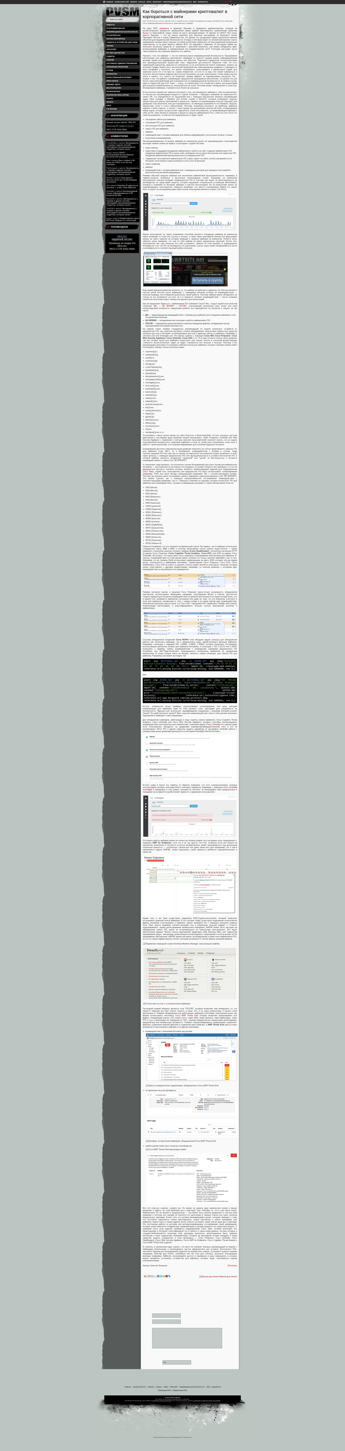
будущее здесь (113, 84)
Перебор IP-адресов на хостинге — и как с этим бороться (122, 186)
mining (191, 21)
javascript (111, 49)
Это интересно (113, 35)
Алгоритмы (111, 109)
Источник (232, 1265)
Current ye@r (157, 1362)
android (110, 60)
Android (133, 2)
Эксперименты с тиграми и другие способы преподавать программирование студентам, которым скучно (122, 146)
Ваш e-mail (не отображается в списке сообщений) (200, 1322)
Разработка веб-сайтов (117, 95)
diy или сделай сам (115, 53)
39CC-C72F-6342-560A (116, 130)
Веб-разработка (113, 88)
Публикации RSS (164, 1390)
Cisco (173, 21)
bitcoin (167, 21)
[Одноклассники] (163, 1276)
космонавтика (113, 91)
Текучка (109, 46)
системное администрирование (121, 63)
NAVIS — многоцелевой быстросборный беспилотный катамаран (120, 155)
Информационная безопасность (177, 2)
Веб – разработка (200, 2)
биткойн (216, 21)
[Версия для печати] (209, 1276)
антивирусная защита (204, 21)
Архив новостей (122, 2)
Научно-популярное (115, 39)
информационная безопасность (122, 32)
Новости (110, 25)
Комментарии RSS (180, 1390)
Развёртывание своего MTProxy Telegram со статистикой (122, 219)
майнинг (190, 23)
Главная (109, 2)
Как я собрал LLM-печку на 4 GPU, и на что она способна (120, 162)
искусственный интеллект (119, 77)
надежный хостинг (122, 237)
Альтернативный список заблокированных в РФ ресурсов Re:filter (121, 193)
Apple (148, 2)
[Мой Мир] (166, 1276)
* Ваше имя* (187, 1315)
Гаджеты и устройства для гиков (122, 42)
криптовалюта (180, 23)
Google (141, 2)
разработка (111, 74)
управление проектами (117, 67)
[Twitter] (161, 1276)
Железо (109, 102)
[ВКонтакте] (158, 1276)
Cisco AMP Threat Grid (186, 1015)
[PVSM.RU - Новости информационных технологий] (122, 12)
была (145, 33)
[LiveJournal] (169, 1276)
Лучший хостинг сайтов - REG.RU (121, 122)
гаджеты (110, 56)
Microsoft (157, 2)
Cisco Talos (148, 471)
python (109, 70)
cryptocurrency (182, 21)
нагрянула (164, 28)
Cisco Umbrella (213, 724)
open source (112, 81)
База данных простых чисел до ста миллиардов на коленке (121, 180)
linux (108, 105)
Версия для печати (228, 1276)
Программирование (115, 28)
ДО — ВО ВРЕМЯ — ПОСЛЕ (170, 306)
